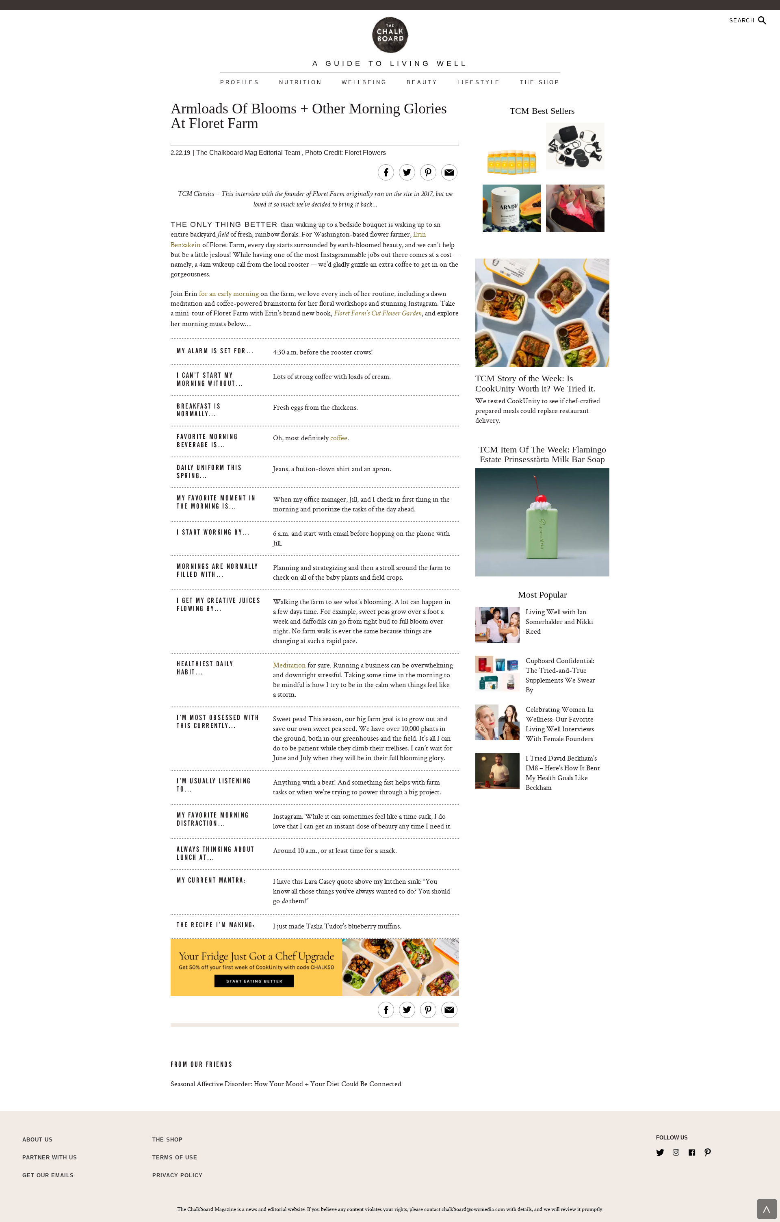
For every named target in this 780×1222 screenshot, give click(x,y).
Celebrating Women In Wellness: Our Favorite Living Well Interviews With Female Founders (560, 723)
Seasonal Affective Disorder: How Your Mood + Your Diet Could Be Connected (286, 1083)
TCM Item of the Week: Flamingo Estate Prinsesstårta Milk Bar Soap (542, 454)
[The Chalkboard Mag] (390, 33)
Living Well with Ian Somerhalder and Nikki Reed (559, 621)
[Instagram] (676, 1151)
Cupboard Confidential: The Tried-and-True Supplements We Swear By (560, 675)
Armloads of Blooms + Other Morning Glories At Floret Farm (309, 116)
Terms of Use (174, 1158)
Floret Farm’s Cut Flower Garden (378, 313)
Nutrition (300, 82)
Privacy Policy (177, 1175)
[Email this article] (449, 172)
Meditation (289, 665)
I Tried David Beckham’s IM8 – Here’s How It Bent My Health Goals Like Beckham (563, 772)
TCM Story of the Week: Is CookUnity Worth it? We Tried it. (535, 383)
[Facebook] (692, 1151)
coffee (338, 437)
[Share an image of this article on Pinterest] (428, 172)
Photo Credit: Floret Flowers (345, 152)
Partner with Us (49, 1158)
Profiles (240, 82)
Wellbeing (364, 82)
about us (37, 1140)
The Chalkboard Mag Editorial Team (249, 152)
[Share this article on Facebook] (386, 172)
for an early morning (229, 293)
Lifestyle (478, 82)
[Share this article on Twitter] (407, 172)
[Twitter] (660, 1151)
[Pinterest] (708, 1151)
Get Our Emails (48, 1175)
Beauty (422, 82)
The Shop (540, 82)
